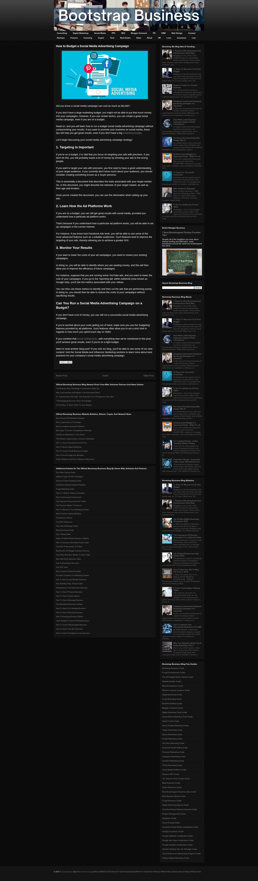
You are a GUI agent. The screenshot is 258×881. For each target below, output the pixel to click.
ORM (163, 33)
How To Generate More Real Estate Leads (72, 543)
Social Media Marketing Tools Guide (177, 717)
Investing (88, 38)
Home (105, 376)
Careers (179, 872)
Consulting (62, 33)
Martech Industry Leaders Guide (176, 690)
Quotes (131, 872)
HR (159, 38)
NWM (102, 872)
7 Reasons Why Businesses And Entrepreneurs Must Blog (187, 52)
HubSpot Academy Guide (173, 831)
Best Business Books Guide (174, 796)
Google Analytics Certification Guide (177, 845)
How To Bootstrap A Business (67, 563)
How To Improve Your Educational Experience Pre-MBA (187, 626)
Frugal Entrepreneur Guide (173, 672)
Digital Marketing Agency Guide (175, 805)
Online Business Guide (172, 787)
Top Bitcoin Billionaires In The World (70, 435)
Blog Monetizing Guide (65, 530)
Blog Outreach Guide (171, 783)
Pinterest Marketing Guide (173, 752)
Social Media (100, 33)
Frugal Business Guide (172, 801)
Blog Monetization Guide (172, 686)
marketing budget (132, 133)
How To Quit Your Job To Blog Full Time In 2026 (186, 570)
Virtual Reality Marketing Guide (175, 725)
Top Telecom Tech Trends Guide (176, 779)
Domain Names (153, 872)
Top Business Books (64, 518)
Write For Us (141, 872)
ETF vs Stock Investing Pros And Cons (71, 443)
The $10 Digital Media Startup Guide (177, 677)
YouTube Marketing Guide (173, 743)
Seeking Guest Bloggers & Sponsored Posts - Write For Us (186, 155)
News (96, 872)
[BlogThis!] (63, 362)
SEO (123, 33)
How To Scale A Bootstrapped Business (71, 625)
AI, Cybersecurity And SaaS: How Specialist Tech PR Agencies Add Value (85, 397)
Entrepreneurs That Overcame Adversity (71, 588)
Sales (138, 38)
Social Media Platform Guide (174, 770)
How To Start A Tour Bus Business (69, 629)
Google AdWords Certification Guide (177, 836)
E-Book (124, 872)
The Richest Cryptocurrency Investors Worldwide (75, 439)
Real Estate (125, 38)
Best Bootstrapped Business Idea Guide (179, 792)
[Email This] (60, 362)
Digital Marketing (80, 33)
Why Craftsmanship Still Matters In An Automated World (78, 393)
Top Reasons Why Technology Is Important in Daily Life (77, 388)
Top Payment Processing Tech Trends (71, 501)
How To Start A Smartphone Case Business (73, 633)
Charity (186, 872)
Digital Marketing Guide (172, 695)
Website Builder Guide (171, 681)
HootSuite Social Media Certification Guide (180, 827)
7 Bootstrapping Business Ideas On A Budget (73, 401)
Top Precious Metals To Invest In (69, 505)
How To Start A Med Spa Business (69, 613)
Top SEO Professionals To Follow (69, 547)
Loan (168, 38)
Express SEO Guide (170, 774)
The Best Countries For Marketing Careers (72, 575)
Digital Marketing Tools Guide (174, 712)
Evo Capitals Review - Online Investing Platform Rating (185, 442)
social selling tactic (87, 338)
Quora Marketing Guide (172, 734)
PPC (113, 33)
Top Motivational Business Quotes (69, 604)
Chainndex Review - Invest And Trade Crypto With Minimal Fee (186, 460)
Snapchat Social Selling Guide (175, 748)
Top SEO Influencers (64, 522)
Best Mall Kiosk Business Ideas (68, 559)
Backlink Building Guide (172, 703)
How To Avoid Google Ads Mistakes (70, 455)
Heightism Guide (169, 818)
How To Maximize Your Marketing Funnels (72, 510)
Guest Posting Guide (171, 823)
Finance (74, 38)
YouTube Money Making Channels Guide (179, 809)
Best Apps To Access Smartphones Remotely (74, 430)
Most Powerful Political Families (68, 571)
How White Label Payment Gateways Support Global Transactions (184, 122)
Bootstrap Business (67, 872)
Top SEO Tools (62, 567)
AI (174, 872)
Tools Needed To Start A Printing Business (72, 621)
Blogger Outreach (139, 33)
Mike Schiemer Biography (184, 188)
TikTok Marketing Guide (172, 765)
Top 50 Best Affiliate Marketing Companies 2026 (186, 520)
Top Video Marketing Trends (67, 526)
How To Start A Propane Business (69, 592)
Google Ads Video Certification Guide (178, 840)
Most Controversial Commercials (68, 497)
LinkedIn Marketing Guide (173, 761)
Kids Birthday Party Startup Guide (69, 584)
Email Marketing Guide (172, 699)
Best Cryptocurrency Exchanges (68, 422)
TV (119, 872)
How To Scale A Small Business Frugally (72, 451)
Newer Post (61, 376)
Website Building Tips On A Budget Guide (179, 849)
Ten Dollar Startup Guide (65, 472)
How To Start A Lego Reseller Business (71, 580)
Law (194, 38)
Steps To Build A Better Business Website (72, 538)
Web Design (176, 33)
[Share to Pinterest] (71, 362)
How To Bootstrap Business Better (69, 617)
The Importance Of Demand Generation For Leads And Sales (187, 536)
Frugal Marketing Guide (65, 489)
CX (107, 872)
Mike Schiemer (81, 872)
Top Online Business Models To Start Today (73, 555)
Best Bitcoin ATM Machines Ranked (70, 418)
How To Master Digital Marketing (68, 447)
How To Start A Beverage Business (69, 600)
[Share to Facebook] (68, 362)
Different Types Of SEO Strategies (69, 477)
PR (154, 33)
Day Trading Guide (63, 534)
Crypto (101, 38)
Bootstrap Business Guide (173, 668)
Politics (169, 872)
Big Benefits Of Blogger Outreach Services (72, 551)
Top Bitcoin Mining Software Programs (71, 485)
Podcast (113, 872)
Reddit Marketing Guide (172, 739)
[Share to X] (65, 362)
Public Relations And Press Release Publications (75, 459)
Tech (112, 38)
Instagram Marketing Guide (173, 756)
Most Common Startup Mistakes (68, 514)
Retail (149, 38)
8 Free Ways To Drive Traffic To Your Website (74, 405)
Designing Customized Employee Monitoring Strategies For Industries (187, 103)
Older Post (149, 376)
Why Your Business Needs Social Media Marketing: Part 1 (187, 644)
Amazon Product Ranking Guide (68, 481)
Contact (192, 33)
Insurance (181, 38)
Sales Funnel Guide (170, 721)
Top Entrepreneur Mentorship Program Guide (181, 853)
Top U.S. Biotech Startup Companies (70, 493)
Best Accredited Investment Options (70, 426)
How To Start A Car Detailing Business (71, 608)
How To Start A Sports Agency (68, 596)
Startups (61, 38)
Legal (91, 872)
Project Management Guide (174, 814)
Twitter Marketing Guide (172, 730)
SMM (162, 872)
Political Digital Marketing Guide (175, 858)
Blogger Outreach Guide (172, 708)
